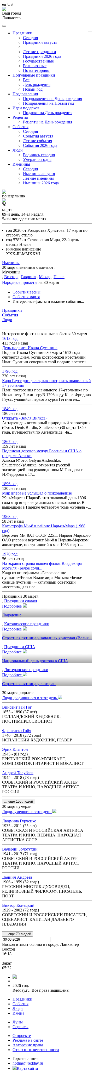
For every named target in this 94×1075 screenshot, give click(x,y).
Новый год (33, 89)
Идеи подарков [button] (26, 108)
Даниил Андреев (17, 877)
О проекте (22, 1035)
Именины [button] (21, 164)
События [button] (20, 126)
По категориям (36, 70)
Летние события (37, 141)
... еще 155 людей (18, 801)
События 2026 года (40, 145)
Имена (18, 1013)
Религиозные (34, 66)
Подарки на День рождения (47, 112)
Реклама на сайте (28, 1040)
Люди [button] (18, 150)
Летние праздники (39, 51)
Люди (18, 1008)
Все (26, 80)
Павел (59, 276)
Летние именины (38, 178)
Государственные (38, 61)
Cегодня (30, 37)
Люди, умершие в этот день (27, 811)
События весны (26, 292)
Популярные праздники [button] (34, 75)
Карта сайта (27, 1068)
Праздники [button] (22, 33)
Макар (44, 276)
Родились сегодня (39, 155)
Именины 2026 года (41, 183)
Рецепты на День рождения (47, 122)
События (20, 1004)
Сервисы (20, 1026)
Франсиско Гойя (16, 730)
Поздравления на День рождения (52, 98)
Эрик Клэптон (15, 749)
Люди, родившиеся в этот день (30, 698)
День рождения (36, 84)
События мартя (26, 297)
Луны (18, 1022)
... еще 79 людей (17, 934)
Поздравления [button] (25, 94)
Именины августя (39, 173)
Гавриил (28, 276)
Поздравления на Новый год (48, 103)
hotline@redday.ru (28, 1063)
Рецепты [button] (20, 117)
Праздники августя (40, 42)
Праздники (22, 999)
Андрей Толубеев (17, 773)
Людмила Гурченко (19, 821)
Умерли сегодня (37, 159)
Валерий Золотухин (20, 849)
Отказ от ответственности (36, 1049)
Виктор (10, 276)
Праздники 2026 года (42, 56)
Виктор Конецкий (18, 905)
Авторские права (28, 1045)
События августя (38, 136)
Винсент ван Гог (17, 707)
